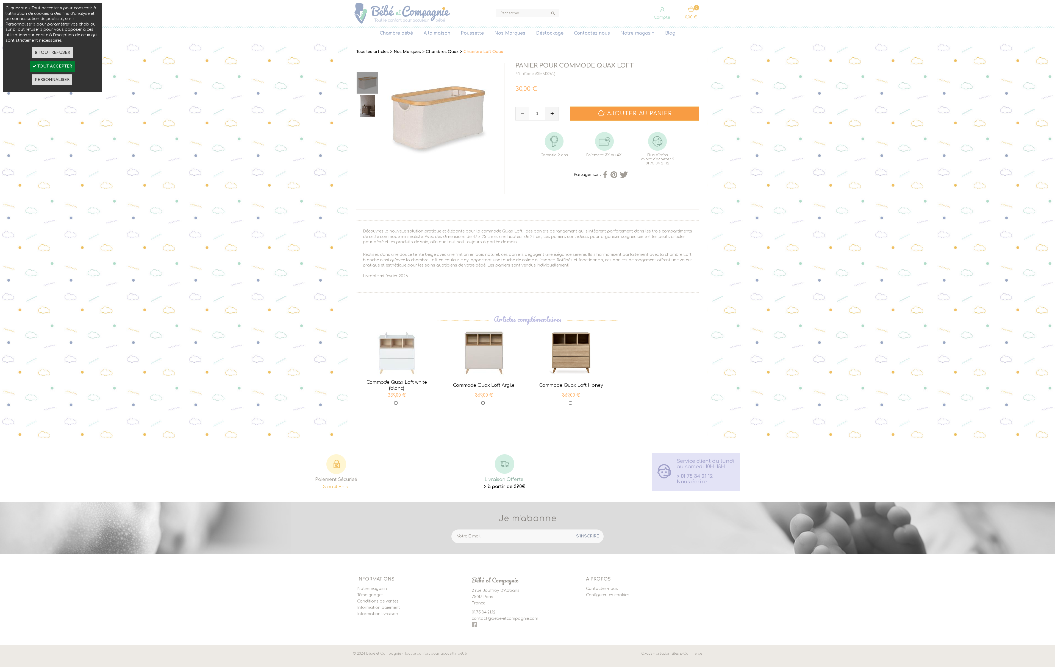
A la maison (437, 33)
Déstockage (549, 33)
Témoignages (370, 595)
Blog (670, 33)
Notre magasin (637, 33)
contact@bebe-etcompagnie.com (505, 618)
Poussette (472, 33)
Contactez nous (592, 33)
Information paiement (378, 608)
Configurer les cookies (607, 595)
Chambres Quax (442, 52)
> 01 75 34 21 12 (695, 476)
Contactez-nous (602, 589)
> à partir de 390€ (504, 486)
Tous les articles (372, 52)
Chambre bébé (396, 33)
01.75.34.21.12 (483, 612)
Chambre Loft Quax (483, 52)
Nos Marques (509, 33)
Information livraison (377, 614)
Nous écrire (692, 481)
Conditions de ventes (378, 601)
